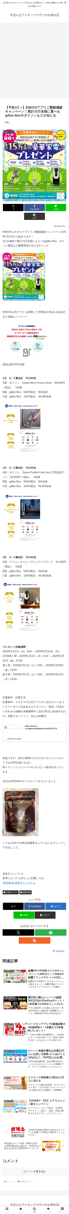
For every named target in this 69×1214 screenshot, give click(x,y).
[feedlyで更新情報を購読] (50, 932)
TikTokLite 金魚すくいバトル (19, 882)
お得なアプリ (12, 892)
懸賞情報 (27, 892)
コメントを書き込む (34, 1171)
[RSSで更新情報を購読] (34, 940)
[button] (34, 216)
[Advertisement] (34, 59)
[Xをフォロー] (18, 932)
